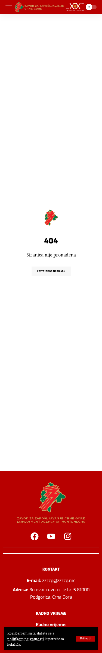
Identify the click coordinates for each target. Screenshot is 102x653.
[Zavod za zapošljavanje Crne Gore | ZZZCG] (50, 7)
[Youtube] (51, 536)
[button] (85, 639)
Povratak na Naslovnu (51, 271)
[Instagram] (68, 536)
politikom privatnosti (25, 639)
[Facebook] (34, 536)
